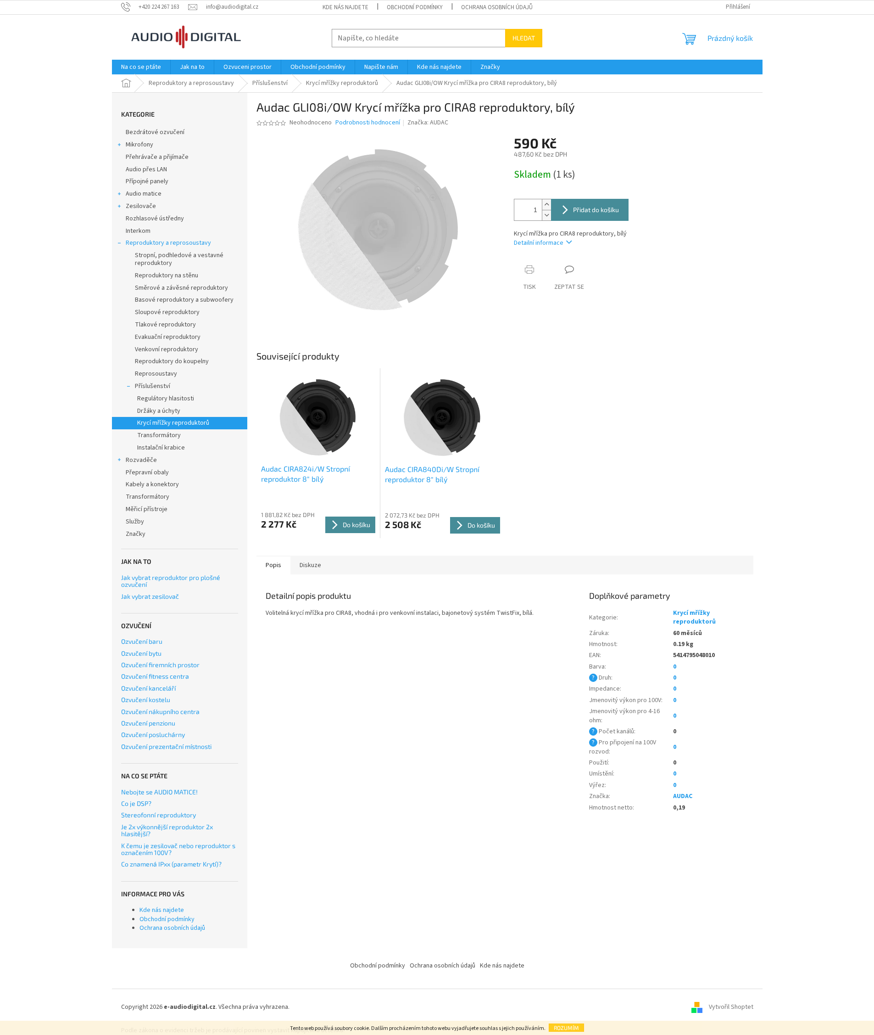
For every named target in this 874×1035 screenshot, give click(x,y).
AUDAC (682, 796)
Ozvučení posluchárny (153, 734)
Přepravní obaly (147, 472)
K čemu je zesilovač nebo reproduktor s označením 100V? (178, 849)
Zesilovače (141, 206)
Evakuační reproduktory (167, 337)
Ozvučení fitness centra (155, 676)
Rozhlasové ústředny (155, 218)
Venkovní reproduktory (166, 349)
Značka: (427, 122)
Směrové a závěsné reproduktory (181, 287)
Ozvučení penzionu (148, 723)
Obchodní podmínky (415, 7)
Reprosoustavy (156, 373)
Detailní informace (538, 243)
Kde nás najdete (345, 7)
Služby (135, 521)
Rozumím (566, 1027)
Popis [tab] (273, 565)
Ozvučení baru (141, 641)
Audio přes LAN (146, 169)
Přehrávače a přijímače (157, 157)
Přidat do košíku (596, 210)
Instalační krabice (161, 447)
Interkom (138, 231)
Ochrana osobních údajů (497, 7)
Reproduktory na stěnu (166, 275)
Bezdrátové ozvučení (155, 132)
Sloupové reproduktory (167, 312)
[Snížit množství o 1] (546, 215)
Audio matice (143, 193)
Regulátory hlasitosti (165, 398)
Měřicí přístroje (146, 509)
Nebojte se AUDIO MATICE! (159, 791)
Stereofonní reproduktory (158, 814)
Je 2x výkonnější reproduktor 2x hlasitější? (167, 830)
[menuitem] (141, 67)
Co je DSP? (136, 803)
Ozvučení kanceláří (148, 688)
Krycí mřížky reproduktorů (173, 423)
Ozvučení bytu (141, 653)
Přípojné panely (147, 181)
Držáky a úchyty (158, 411)
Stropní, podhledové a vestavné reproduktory (179, 259)
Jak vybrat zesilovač (150, 596)
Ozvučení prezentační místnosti (166, 746)
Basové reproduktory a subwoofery (184, 299)
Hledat (523, 38)
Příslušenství (152, 386)
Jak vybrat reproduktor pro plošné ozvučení (170, 581)
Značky (135, 534)
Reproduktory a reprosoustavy (168, 243)
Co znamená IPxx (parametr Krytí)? (171, 864)
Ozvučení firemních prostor (160, 664)
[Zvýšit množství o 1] (546, 204)
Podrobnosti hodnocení (367, 122)
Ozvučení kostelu (145, 699)
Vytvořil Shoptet (731, 1007)
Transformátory (159, 435)
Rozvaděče (141, 460)
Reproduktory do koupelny (172, 361)
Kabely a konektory (152, 484)
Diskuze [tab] (310, 565)
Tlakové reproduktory (165, 324)
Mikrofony (139, 144)
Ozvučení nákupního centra (160, 711)
